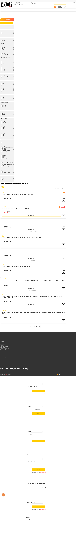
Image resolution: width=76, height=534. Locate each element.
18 (36, 326)
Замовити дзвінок (20, 6)
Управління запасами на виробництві (6, 340)
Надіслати (38, 390)
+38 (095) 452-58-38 (19, 4)
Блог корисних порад (3, 339)
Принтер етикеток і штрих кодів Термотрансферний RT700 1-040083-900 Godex (20, 223)
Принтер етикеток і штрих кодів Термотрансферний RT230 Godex (16, 266)
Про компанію (2, 343)
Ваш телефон (30, 386)
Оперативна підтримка (4, 357)
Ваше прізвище (30, 428)
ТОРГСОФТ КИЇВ (2, 13)
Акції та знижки (2, 345)
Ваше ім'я (29, 406)
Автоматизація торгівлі (4, 336)
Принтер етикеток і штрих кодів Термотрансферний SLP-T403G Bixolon (18, 194)
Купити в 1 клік (31, 200)
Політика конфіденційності (4, 348)
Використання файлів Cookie (5, 349)
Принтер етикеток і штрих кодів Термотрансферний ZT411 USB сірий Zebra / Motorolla (21, 237)
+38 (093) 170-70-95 (17, 3)
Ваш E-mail (30, 434)
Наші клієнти (2, 347)
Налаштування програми (4, 354)
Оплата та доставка (3, 344)
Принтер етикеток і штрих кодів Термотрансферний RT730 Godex (16, 251)
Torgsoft (6, 374)
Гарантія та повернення (4, 346)
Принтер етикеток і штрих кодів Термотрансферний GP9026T (15, 208)
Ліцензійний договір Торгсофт (5, 350)
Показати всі (2, 173)
